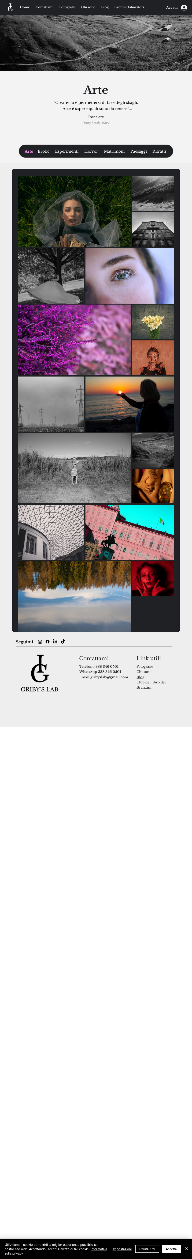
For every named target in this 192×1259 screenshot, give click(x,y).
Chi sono (144, 672)
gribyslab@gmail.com (109, 677)
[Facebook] (47, 641)
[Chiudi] (186, 1248)
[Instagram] (40, 641)
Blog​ (140, 677)
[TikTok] (63, 641)
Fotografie (145, 666)
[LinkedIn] (55, 641)
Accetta (171, 1249)
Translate (96, 116)
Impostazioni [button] (122, 1249)
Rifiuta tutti (147, 1249)
